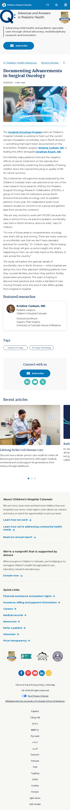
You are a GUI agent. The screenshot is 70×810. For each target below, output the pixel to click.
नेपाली (35, 767)
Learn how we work (15, 520)
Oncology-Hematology (41, 348)
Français (35, 761)
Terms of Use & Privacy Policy (30, 685)
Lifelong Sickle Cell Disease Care (21, 450)
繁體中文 (35, 730)
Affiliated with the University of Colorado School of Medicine (35, 701)
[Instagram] (49, 673)
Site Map (51, 685)
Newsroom (10, 621)
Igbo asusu (35, 798)
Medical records (13, 615)
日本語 (35, 779)
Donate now (11, 575)
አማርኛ (35, 742)
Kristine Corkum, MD (51, 147)
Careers (8, 608)
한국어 (35, 723)
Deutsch (35, 754)
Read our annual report (17, 537)
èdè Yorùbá (35, 804)
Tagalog (35, 773)
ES (49, 4)
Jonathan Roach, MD (48, 151)
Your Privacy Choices (38, 696)
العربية (35, 748)
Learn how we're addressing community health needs (32, 528)
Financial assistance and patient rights (27, 596)
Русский (35, 736)
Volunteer (9, 634)
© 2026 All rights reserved (36, 690)
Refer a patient (12, 627)
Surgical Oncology (15, 348)
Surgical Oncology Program (25, 132)
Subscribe (21, 45)
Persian (35, 792)
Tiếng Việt (35, 717)
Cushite (35, 785)
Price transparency (15, 640)
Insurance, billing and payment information (30, 602)
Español (35, 711)
